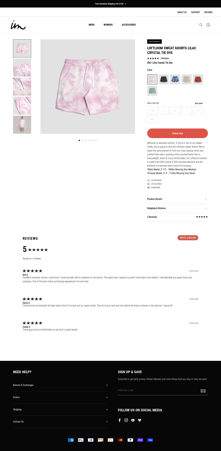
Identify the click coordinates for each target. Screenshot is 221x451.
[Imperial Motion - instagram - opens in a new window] (126, 420)
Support (195, 12)
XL (198, 110)
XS (152, 110)
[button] (201, 25)
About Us (182, 12)
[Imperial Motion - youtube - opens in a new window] (133, 420)
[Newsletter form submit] (203, 390)
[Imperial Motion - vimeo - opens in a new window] (139, 420)
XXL (152, 119)
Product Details (154, 199)
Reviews (208, 12)
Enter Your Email (125, 390)
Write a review (188, 238)
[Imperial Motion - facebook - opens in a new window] (120, 420)
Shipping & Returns (156, 208)
